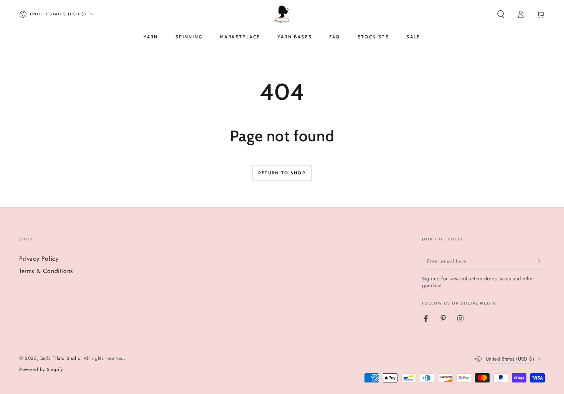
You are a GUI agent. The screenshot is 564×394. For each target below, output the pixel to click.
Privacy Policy (38, 258)
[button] (501, 14)
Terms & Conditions (46, 271)
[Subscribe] (540, 260)
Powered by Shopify (41, 369)
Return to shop (282, 173)
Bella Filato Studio (60, 358)
